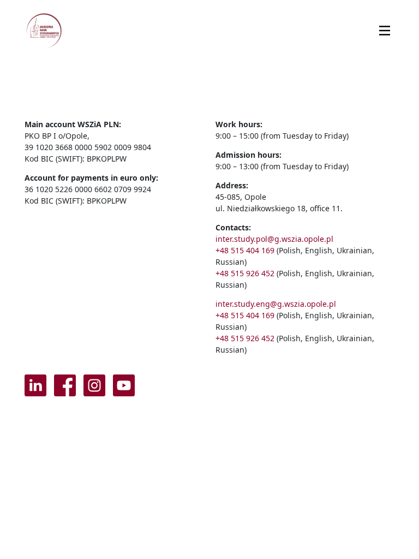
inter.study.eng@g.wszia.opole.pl (276, 304)
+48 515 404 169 (245, 250)
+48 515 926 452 (245, 273)
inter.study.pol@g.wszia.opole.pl (274, 239)
